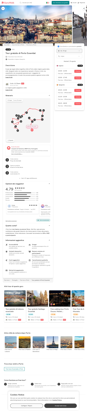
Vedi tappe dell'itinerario (29, 178)
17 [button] (17, 130)
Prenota (78, 71)
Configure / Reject (26, 406)
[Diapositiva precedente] (4, 25)
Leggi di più (9, 77)
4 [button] (42, 119)
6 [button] (42, 115)
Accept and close (60, 406)
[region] (28, 120)
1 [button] (29, 118)
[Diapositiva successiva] (83, 25)
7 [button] (40, 110)
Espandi (11, 140)
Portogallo (15, 280)
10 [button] (20, 117)
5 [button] (43, 110)
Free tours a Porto (31, 45)
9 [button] (21, 116)
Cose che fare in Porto (18, 45)
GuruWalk (7, 45)
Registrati (82, 2)
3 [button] (34, 119)
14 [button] (12, 121)
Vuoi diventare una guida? (60, 3)
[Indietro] (3, 8)
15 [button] (21, 121)
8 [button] (26, 112)
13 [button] (18, 118)
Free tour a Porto (24, 280)
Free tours (7, 280)
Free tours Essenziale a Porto (14, 369)
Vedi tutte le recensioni (11, 221)
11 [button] (18, 115)
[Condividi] (84, 8)
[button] (32, 130)
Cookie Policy (57, 400)
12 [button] (16, 115)
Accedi (74, 2)
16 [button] (15, 126)
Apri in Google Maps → (16, 154)
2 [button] (32, 121)
